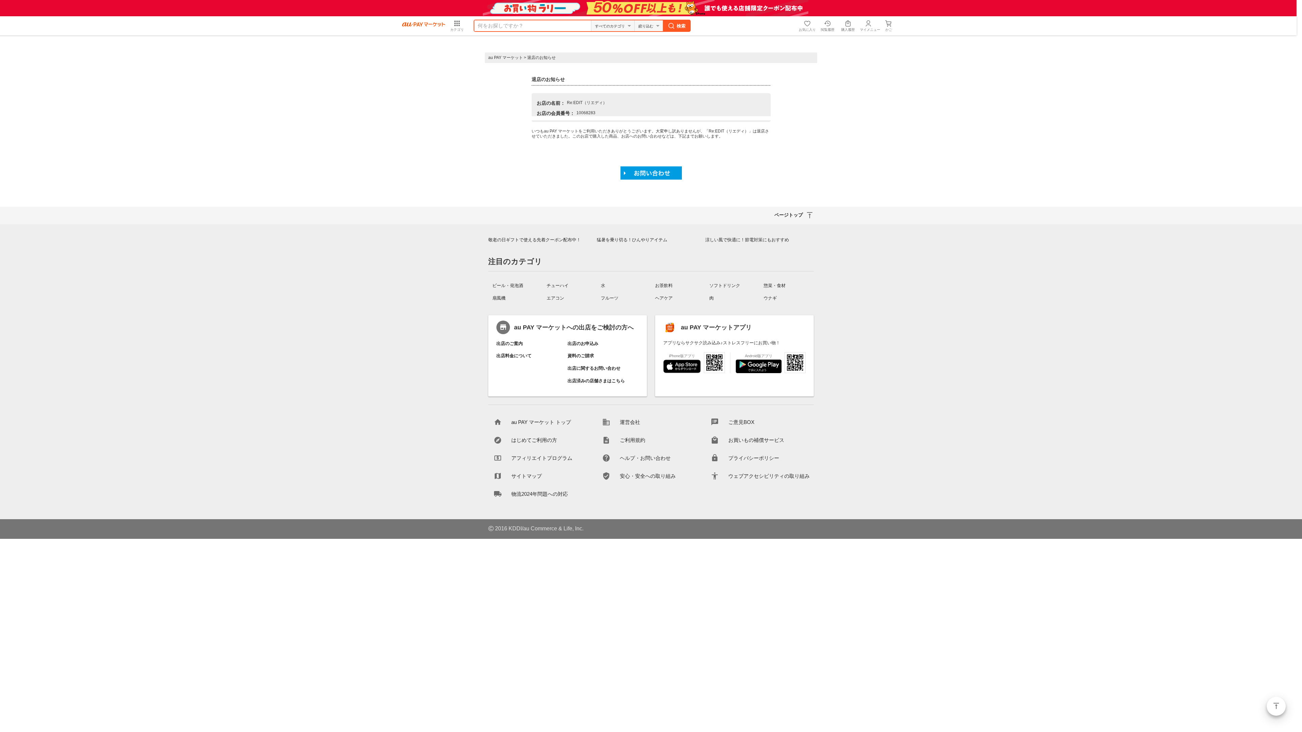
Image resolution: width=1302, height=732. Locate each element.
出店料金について (514, 355)
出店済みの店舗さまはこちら (596, 380)
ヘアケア (664, 298)
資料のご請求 (581, 355)
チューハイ (558, 285)
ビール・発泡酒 (507, 285)
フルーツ (609, 298)
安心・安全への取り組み (648, 476)
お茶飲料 (664, 285)
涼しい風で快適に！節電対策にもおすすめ (747, 239)
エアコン (555, 298)
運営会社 (630, 422)
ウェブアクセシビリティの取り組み (769, 476)
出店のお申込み (583, 343)
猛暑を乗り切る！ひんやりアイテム (632, 239)
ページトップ (1276, 706)
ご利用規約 (632, 440)
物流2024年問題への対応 (539, 494)
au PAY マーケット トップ (541, 422)
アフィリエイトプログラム (541, 458)
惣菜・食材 (775, 285)
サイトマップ (526, 476)
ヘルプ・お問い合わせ (645, 458)
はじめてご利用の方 (534, 440)
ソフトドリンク (724, 285)
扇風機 (499, 298)
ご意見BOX (741, 422)
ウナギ (770, 298)
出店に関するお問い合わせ (594, 368)
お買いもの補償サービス (756, 440)
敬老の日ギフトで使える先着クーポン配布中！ (534, 239)
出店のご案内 (509, 343)
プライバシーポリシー (753, 458)
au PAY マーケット (505, 57)
